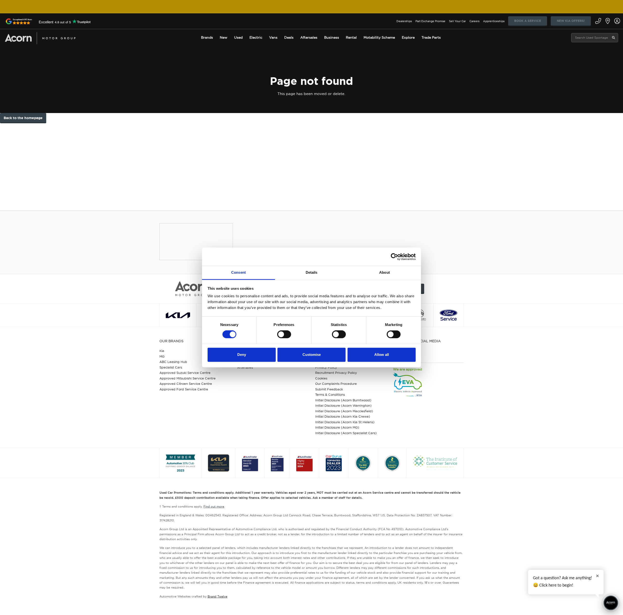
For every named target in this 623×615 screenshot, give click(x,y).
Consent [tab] (238, 272)
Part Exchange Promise (430, 21)
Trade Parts (431, 37)
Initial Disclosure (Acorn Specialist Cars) (346, 433)
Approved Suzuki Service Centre (185, 373)
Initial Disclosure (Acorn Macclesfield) (344, 411)
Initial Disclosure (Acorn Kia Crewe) (342, 416)
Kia (161, 351)
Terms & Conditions (330, 394)
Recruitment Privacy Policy (336, 373)
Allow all (381, 354)
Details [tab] (312, 272)
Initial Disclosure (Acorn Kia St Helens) (345, 422)
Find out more (213, 506)
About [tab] (384, 272)
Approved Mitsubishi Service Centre (187, 378)
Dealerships (404, 21)
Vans (273, 37)
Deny (241, 354)
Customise (311, 354)
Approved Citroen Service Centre (185, 384)
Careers (474, 21)
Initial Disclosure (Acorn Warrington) (343, 405)
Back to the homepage (23, 118)
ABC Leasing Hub (173, 362)
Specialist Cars (170, 367)
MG (162, 356)
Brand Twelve (217, 596)
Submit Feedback (329, 389)
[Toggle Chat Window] (611, 603)
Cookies (321, 378)
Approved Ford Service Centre (183, 389)
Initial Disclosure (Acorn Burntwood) (343, 400)
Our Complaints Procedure (336, 384)
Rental (351, 37)
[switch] (284, 334)
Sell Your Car (457, 21)
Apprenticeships (493, 21)
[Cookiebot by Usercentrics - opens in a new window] (394, 256)
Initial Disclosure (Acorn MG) (337, 427)
